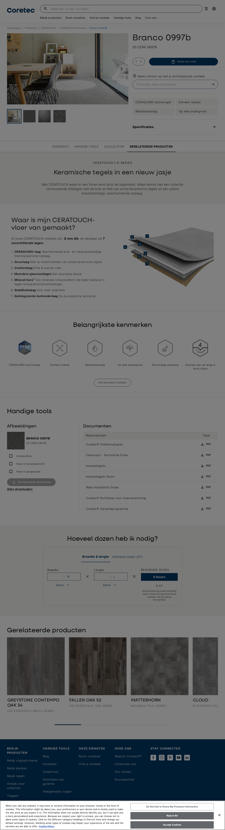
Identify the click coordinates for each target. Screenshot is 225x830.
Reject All (172, 815)
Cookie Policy (46, 826)
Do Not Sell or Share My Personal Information (172, 806)
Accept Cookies (172, 824)
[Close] (219, 815)
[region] (112, 815)
